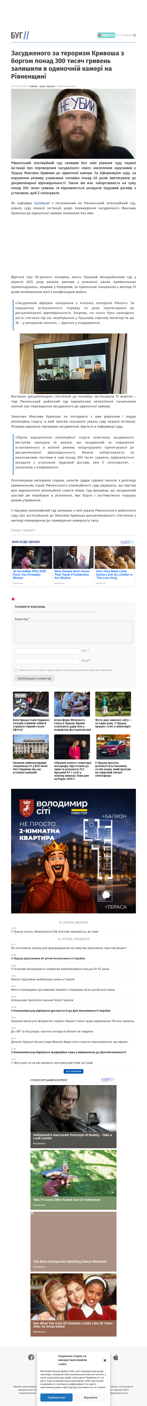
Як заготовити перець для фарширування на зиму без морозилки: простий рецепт (69, 948)
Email (86, 660)
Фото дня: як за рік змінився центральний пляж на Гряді (53, 1062)
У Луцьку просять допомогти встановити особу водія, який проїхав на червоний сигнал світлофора (113, 769)
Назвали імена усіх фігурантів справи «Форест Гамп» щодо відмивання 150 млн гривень (72, 1021)
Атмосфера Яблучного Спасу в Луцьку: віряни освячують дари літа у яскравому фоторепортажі (72, 724)
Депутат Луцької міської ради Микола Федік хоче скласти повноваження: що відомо (69, 1042)
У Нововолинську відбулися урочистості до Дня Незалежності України (60, 1010)
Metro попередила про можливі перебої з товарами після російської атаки (63, 989)
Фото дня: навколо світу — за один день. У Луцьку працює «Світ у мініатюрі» (113, 723)
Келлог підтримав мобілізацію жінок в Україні (43, 979)
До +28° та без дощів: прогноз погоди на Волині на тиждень (52, 1031)
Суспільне (42, 203)
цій (95, 1387)
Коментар (22, 619)
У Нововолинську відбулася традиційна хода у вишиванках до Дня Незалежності (68, 1052)
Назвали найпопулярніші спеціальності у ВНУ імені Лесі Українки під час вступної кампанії (30, 767)
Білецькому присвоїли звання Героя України (42, 1000)
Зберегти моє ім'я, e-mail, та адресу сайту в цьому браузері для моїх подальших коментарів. (65, 670)
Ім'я (85, 650)
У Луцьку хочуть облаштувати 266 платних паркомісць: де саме (54, 931)
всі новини (73, 1071)
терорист (50, 86)
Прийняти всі (56, 1397)
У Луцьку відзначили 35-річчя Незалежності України (48, 958)
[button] (105, 1360)
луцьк (42, 86)
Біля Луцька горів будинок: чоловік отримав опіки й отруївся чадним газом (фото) (31, 724)
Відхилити (90, 1397)
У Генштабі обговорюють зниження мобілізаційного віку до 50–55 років (60, 969)
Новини (33, 86)
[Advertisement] (76, 13)
